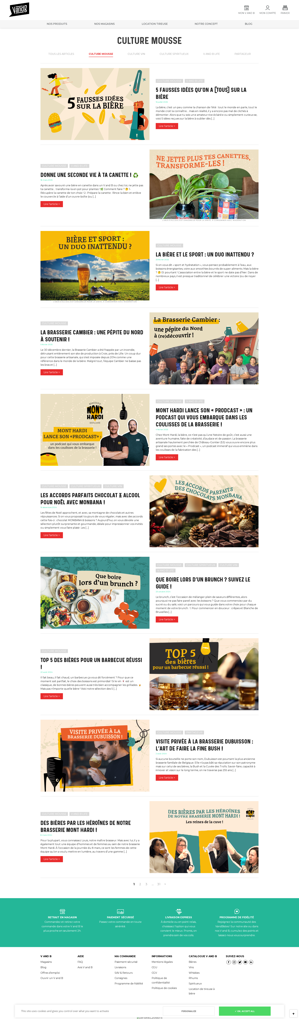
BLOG (248, 23)
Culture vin (136, 53)
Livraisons (120, 967)
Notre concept (206, 23)
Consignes (121, 978)
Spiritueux (195, 983)
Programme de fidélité (129, 983)
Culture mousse (101, 53)
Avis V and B (85, 967)
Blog (43, 967)
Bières (192, 961)
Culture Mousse (169, 80)
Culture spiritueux (174, 53)
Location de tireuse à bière (202, 991)
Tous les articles (61, 53)
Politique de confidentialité (161, 980)
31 (158, 884)
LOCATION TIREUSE (155, 23)
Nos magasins (104, 23)
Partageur (243, 53)
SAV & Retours (124, 972)
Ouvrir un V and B (51, 978)
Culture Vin (113, 486)
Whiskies (194, 972)
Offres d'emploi (50, 972)
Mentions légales (162, 961)
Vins (191, 967)
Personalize (188, 1011)
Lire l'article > (167, 126)
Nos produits (57, 23)
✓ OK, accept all (245, 1011)
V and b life (211, 53)
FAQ (80, 961)
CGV (154, 972)
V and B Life (194, 80)
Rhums (193, 978)
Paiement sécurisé (126, 961)
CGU (154, 967)
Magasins (46, 961)
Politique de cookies (164, 988)
